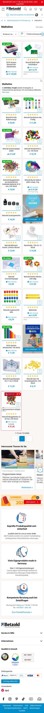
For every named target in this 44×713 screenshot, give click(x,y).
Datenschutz (18, 705)
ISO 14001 (28, 655)
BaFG (25, 708)
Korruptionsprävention (13, 708)
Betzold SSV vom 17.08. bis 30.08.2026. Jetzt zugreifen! (20, 3)
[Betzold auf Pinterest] (17, 699)
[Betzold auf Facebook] (3, 699)
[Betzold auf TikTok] (23, 699)
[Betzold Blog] (39, 699)
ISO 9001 (27, 660)
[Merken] (18, 55)
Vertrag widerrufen (10, 681)
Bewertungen (35, 708)
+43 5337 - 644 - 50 (23, 607)
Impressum (7, 705)
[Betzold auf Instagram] (9, 699)
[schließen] (42, 2)
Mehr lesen (5, 92)
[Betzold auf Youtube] (31, 699)
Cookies (22, 711)
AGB (26, 705)
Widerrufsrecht (35, 705)
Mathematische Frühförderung (18, 20)
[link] (36, 9)
